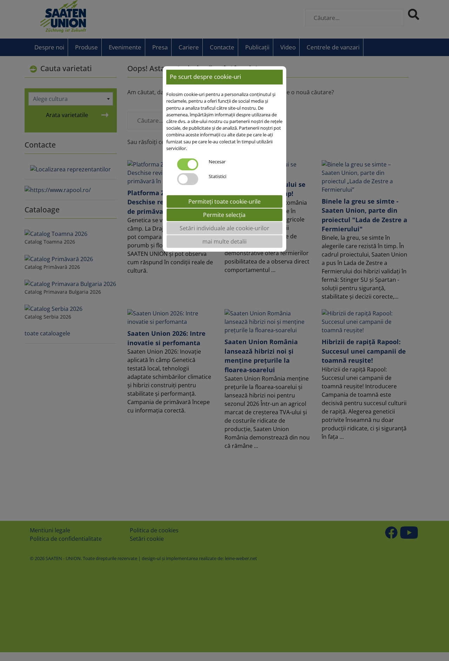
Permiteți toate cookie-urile (224, 201)
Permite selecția (224, 215)
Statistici (217, 176)
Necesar (217, 161)
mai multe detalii (224, 241)
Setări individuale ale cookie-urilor (224, 228)
